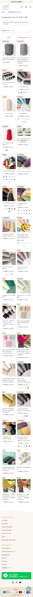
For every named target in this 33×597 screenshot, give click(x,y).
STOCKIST (4, 561)
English (16, 589)
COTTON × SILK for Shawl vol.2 (22, 267)
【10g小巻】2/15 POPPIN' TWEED (6, 437)
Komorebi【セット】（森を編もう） (24, 296)
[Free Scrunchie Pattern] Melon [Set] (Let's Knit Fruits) (23, 322)
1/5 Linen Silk (9, 113)
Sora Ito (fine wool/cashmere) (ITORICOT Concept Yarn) (23, 380)
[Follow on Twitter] (16, 582)
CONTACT (4, 564)
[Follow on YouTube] (20, 582)
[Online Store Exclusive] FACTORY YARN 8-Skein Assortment (8, 468)
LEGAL (3, 536)
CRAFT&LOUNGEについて (8, 551)
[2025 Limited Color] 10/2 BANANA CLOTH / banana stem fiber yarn (23, 236)
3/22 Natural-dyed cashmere (22, 204)
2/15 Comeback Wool (9, 203)
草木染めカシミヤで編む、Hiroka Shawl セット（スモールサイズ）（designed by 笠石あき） (8, 497)
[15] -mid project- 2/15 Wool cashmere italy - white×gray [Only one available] (23, 60)
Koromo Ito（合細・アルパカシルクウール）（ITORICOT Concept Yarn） (8, 323)
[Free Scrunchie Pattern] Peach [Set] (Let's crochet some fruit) (8, 351)
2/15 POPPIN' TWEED (9, 171)
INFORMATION (5, 555)
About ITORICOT (6, 548)
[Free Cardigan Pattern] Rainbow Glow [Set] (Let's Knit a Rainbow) (8, 380)
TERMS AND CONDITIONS (9, 540)
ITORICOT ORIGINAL (7, 527)
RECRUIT (4, 558)
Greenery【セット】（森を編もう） (8, 296)
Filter (9, 37)
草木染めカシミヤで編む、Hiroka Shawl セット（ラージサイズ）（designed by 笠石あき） (23, 497)
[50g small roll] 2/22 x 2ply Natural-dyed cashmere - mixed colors (23, 438)
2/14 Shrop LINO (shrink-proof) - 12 (8, 83)
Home (3, 12)
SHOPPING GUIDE (6, 530)
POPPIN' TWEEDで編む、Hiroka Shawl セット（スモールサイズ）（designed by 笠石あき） (23, 352)
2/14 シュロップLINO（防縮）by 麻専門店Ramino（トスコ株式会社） (23, 140)
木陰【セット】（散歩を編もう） (23, 468)
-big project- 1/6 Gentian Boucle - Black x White (9, 58)
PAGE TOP (28, 593)
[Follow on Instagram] (13, 582)
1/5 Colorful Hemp (23, 86)
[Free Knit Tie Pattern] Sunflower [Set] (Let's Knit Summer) (8, 410)
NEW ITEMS (5, 523)
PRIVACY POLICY (6, 533)
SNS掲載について (6, 568)
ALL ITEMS (4, 520)
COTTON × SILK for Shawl (7, 267)
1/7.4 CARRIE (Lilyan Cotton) (7, 143)
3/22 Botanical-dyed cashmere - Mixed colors (8, 235)
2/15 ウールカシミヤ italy (23, 171)
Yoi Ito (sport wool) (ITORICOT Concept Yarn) (23, 409)
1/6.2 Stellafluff (22, 113)
